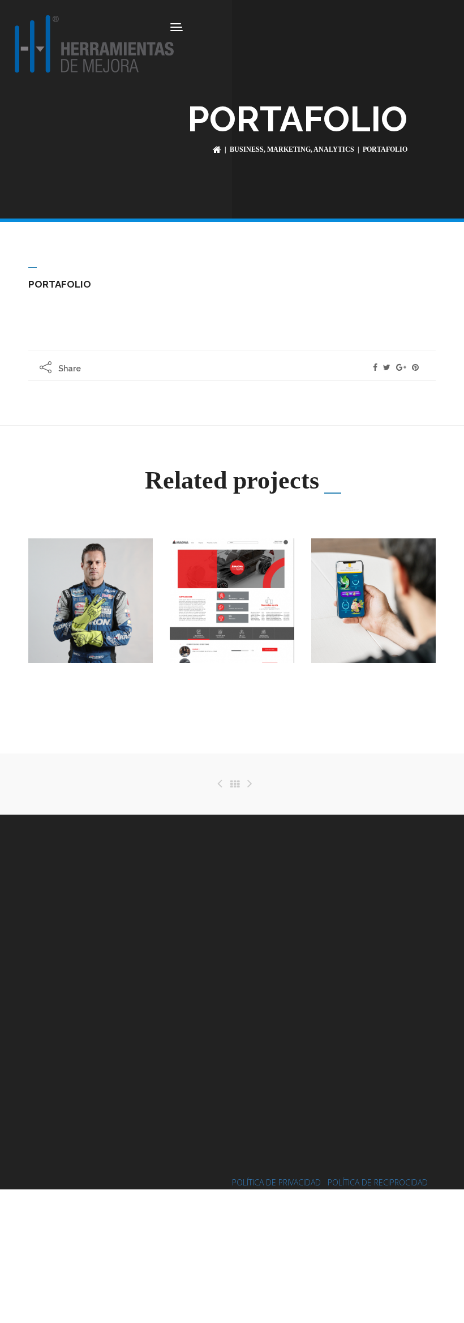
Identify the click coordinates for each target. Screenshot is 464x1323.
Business (247, 149)
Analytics (333, 149)
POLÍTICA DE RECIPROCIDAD (378, 1182)
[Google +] (401, 367)
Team (386, 690)
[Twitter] (386, 367)
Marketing (289, 149)
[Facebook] (375, 367)
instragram (315, 1022)
